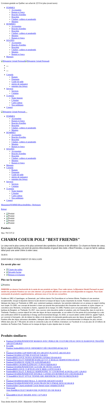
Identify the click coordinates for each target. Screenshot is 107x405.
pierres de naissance (19, 84)
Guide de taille (17, 82)
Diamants (15, 79)
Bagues (14, 77)
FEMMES (10, 7)
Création (15, 93)
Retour (4, 209)
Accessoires (16, 10)
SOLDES (10, 40)
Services (9, 89)
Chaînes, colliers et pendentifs (23, 19)
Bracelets (15, 17)
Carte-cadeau (16, 103)
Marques (9, 57)
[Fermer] (26, 112)
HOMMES (11, 24)
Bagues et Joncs (18, 12)
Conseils (9, 75)
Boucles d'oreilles (18, 15)
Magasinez (5, 205)
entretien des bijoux (19, 86)
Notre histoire (17, 98)
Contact (9, 107)
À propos (10, 96)
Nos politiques (17, 105)
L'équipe (15, 100)
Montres (14, 22)
